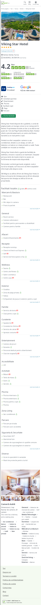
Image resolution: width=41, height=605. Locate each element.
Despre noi (7, 572)
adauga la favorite (7, 51)
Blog (4, 592)
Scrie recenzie (9, 116)
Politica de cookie (9, 584)
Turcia (16, 9)
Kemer (22, 9)
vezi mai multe (34, 209)
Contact (6, 595)
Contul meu (7, 588)
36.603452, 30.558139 (14, 58)
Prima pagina (5, 9)
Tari (12, 9)
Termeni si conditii (9, 576)
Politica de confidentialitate (13, 580)
